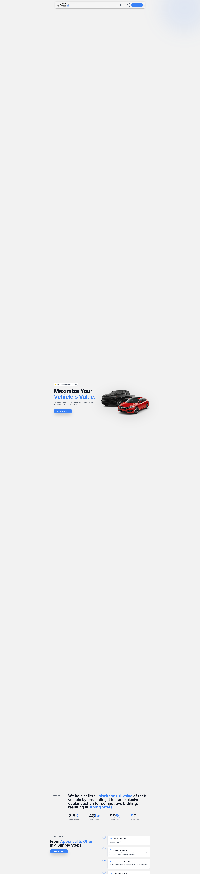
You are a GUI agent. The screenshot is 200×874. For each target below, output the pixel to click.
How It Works (93, 5)
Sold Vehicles (103, 5)
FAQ (110, 5)
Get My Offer (137, 5)
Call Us (124, 5)
